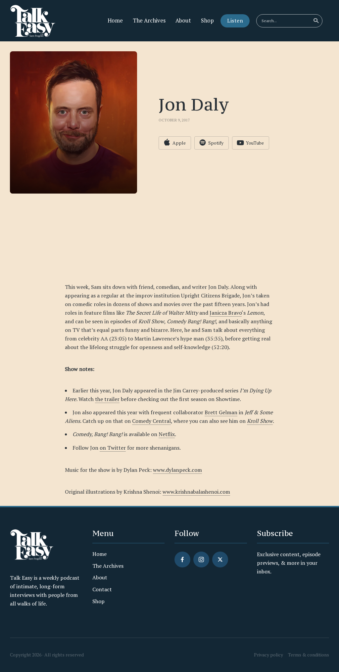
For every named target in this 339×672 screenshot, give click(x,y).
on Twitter (113, 447)
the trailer (107, 399)
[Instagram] (201, 559)
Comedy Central (151, 421)
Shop (207, 20)
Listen (235, 20)
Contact (102, 589)
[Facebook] (182, 559)
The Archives (149, 20)
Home (115, 20)
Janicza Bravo (226, 312)
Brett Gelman (221, 412)
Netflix (167, 434)
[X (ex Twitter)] (220, 559)
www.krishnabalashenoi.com (196, 491)
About (183, 20)
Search (315, 20)
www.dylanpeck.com (177, 469)
